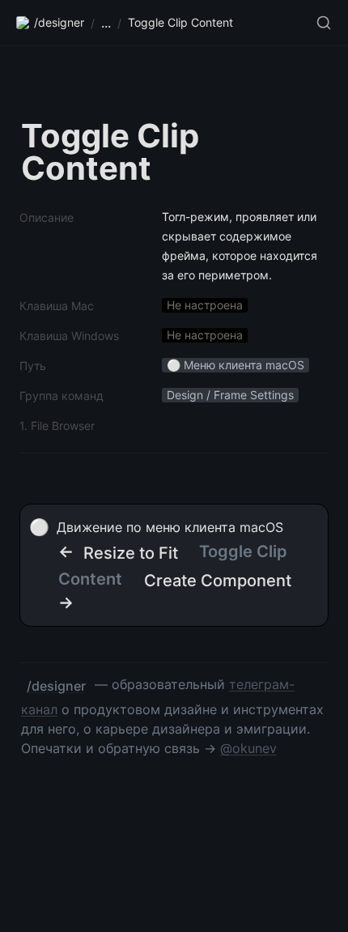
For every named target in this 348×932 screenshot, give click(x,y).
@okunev (248, 748)
